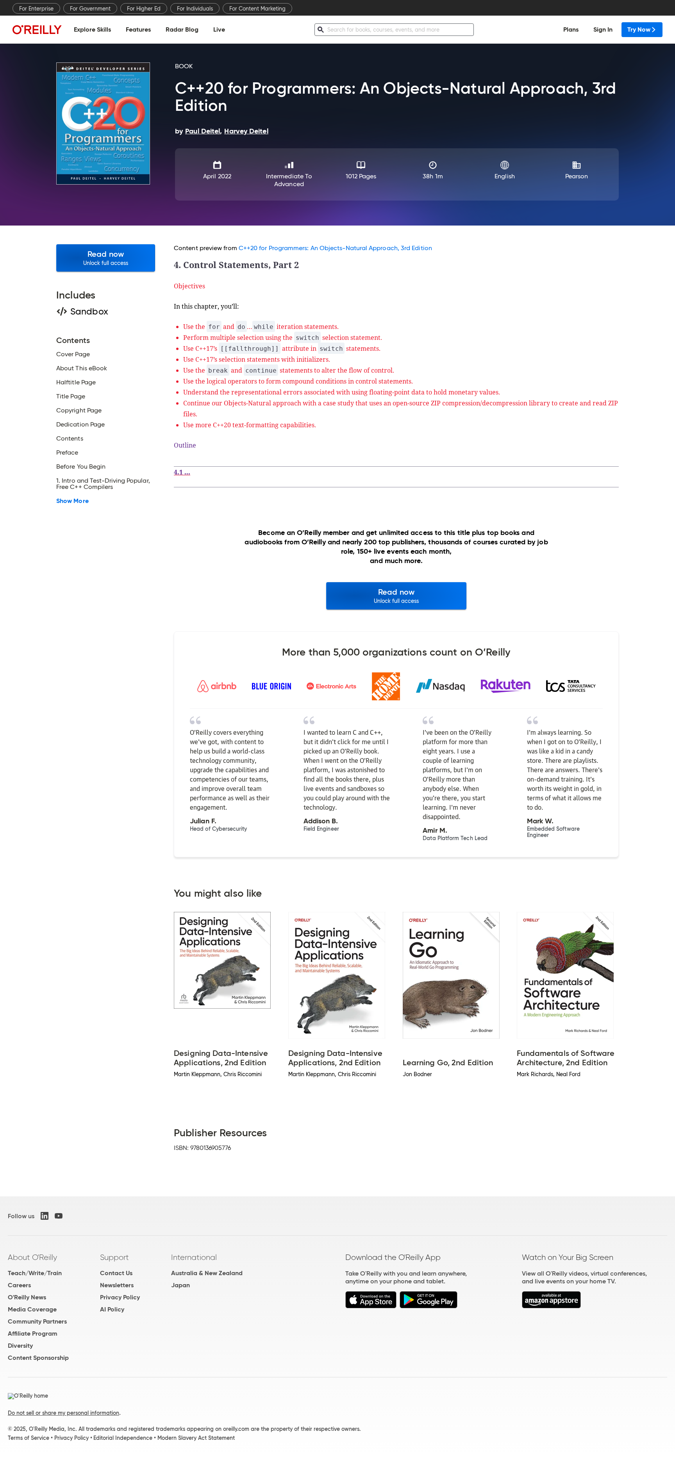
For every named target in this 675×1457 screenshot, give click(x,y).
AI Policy (112, 1309)
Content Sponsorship (38, 1358)
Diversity (20, 1346)
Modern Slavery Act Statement (196, 1437)
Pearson (576, 176)
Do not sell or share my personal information (63, 1412)
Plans (571, 29)
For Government (90, 8)
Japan (180, 1285)
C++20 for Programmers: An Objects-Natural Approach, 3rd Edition (335, 248)
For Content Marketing (257, 8)
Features (138, 29)
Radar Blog (182, 29)
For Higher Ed (144, 8)
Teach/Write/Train (35, 1273)
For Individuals (195, 8)
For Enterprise (36, 8)
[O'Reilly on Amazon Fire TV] (551, 1306)
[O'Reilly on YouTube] (58, 1216)
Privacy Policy (120, 1297)
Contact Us (116, 1273)
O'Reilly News (27, 1297)
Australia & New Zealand (207, 1273)
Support (114, 1257)
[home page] (37, 29)
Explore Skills (92, 29)
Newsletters (117, 1285)
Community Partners (37, 1321)
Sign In (602, 29)
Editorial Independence (122, 1437)
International (194, 1257)
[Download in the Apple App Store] (370, 1306)
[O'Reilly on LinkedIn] (44, 1216)
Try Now (638, 29)
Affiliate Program (32, 1333)
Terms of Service (28, 1437)
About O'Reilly (32, 1257)
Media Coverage (32, 1309)
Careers (19, 1285)
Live (219, 29)
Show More (72, 501)
